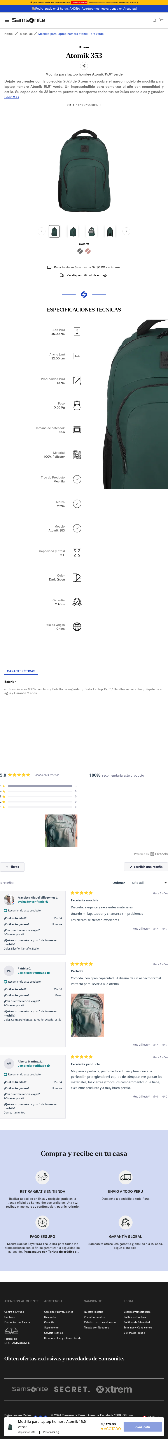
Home (8, 34)
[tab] (21, 671)
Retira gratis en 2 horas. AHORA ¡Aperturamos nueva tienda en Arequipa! (86, 9)
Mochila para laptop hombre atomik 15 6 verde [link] (70, 34)
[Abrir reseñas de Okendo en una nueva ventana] (151, 854)
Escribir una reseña (150, 867)
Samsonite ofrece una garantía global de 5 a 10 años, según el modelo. (125, 1246)
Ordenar (119, 883)
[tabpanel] (84, 715)
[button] (38, 786)
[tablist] (84, 671)
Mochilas (26, 34)
